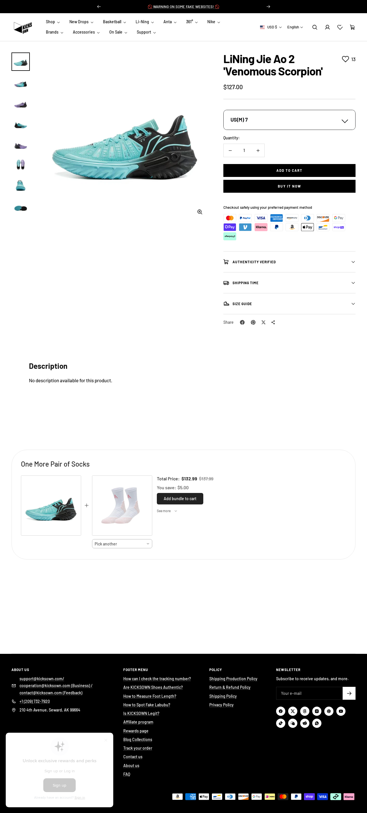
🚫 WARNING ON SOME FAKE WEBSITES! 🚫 (183, 6)
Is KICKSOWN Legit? (141, 713)
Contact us (132, 756)
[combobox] (122, 543)
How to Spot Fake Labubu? (146, 704)
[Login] (327, 27)
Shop (51, 21)
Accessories (84, 32)
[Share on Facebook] (242, 322)
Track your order (137, 748)
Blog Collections (137, 739)
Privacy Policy (221, 704)
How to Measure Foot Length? (149, 696)
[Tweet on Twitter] (263, 322)
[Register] (349, 693)
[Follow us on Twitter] (292, 711)
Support (144, 32)
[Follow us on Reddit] (304, 723)
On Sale (116, 32)
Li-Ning (143, 21)
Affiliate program (138, 722)
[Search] (315, 27)
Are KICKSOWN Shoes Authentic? (153, 687)
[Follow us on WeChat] (292, 723)
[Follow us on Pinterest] (328, 711)
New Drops (79, 21)
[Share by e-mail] (273, 322)
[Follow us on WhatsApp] (316, 723)
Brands (52, 32)
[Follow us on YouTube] (340, 711)
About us (131, 765)
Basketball (112, 21)
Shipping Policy (223, 696)
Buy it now (289, 186)
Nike (211, 21)
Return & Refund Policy (230, 687)
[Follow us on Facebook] (280, 711)
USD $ (272, 27)
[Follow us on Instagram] (316, 711)
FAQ (126, 774)
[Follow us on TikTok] (280, 723)
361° (190, 21)
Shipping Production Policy (233, 678)
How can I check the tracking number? (157, 678)
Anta (168, 21)
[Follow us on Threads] (304, 711)
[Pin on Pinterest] (253, 322)
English (293, 27)
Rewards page (136, 730)
